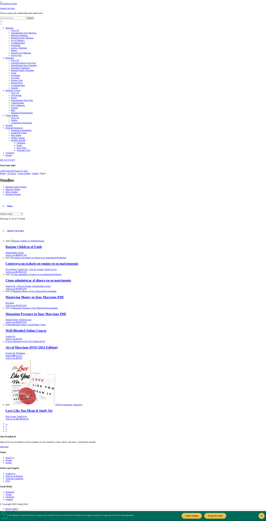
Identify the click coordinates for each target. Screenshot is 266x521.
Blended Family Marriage (22, 38)
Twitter (9, 494)
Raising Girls (17, 80)
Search (30, 18)
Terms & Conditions (14, 478)
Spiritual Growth (13, 90)
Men (13, 110)
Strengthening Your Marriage (23, 33)
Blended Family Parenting (22, 70)
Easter (19, 145)
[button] (16, 255)
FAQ (8, 481)
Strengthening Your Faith (22, 100)
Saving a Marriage (19, 48)
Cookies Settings (191, 516)
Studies (14, 120)
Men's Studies (12, 192)
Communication (18, 43)
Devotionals (16, 95)
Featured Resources (14, 128)
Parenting (10, 58)
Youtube (9, 499)
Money (14, 50)
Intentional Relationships (22, 113)
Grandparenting (18, 85)
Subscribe (4, 447)
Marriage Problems (19, 35)
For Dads (15, 78)
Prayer (14, 98)
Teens (13, 73)
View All (15, 30)
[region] (133, 516)
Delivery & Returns (14, 476)
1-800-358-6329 (7, 171)
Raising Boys (17, 83)
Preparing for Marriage (21, 53)
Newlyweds (16, 55)
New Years (21, 148)
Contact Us (10, 473)
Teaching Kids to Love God (23, 63)
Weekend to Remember (21, 130)
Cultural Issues (17, 103)
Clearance (10, 153)
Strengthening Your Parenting (24, 65)
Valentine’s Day (23, 150)
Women (14, 108)
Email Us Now (21, 171)
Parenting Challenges (20, 68)
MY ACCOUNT (7, 160)
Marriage (9, 28)
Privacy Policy (12, 509)
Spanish (14, 88)
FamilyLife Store (7, 8)
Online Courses (18, 138)
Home (2, 173)
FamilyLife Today (19, 133)
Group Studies (12, 115)
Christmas (21, 143)
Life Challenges (18, 105)
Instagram (10, 492)
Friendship (15, 45)
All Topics (11, 173)
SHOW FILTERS (15, 231)
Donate (9, 155)
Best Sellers (16, 135)
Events (8, 462)
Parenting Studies (13, 194)
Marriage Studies (13, 189)
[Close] (262, 516)
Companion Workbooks (21, 123)
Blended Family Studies (16, 187)
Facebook (10, 497)
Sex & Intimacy (18, 40)
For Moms (15, 75)
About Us (10, 457)
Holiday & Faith (18, 140)
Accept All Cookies (215, 516)
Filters (10, 206)
